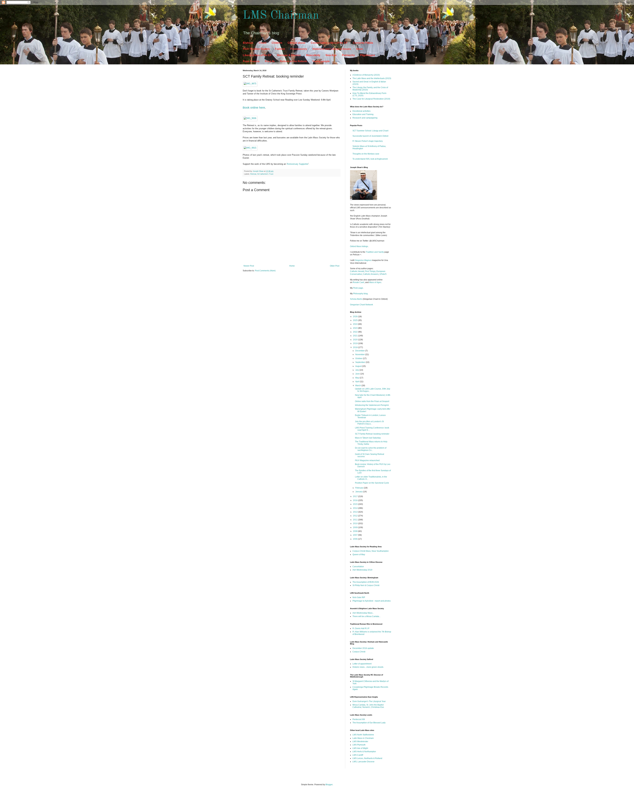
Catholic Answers (370, 274)
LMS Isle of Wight (360, 748)
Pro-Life (270, 61)
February (359, 488)
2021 (355, 336)
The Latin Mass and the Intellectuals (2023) (371, 78)
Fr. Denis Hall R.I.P (360, 628)
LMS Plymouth (359, 745)
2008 (355, 531)
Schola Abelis (356, 299)
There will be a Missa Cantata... (366, 616)
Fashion (280, 49)
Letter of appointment (361, 664)
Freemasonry (298, 49)
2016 (355, 500)
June (357, 374)
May (357, 378)
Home (292, 266)
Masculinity (313, 55)
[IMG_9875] (250, 83)
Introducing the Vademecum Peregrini (372, 405)
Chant (262, 42)
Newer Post (249, 266)
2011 (355, 520)
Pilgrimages (367, 55)
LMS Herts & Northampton (364, 751)
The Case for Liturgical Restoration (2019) (371, 99)
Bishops (248, 42)
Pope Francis (251, 61)
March (358, 385)
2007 (355, 535)
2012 (355, 516)
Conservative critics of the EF (329, 42)
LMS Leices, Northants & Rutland (367, 758)
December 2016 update (363, 648)
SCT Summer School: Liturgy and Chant (370, 131)
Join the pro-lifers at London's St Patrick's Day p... (369, 422)
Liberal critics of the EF (257, 55)
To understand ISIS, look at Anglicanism (370, 159)
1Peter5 (383, 274)
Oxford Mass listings (359, 246)
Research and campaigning (364, 118)
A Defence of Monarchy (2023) (366, 75)
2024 (355, 324)
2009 (355, 527)
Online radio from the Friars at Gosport (372, 401)
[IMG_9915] (250, 148)
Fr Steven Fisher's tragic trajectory (367, 141)
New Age (331, 55)
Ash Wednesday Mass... (363, 613)
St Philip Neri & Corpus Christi (365, 585)
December (360, 351)
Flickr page (358, 288)
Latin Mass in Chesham (363, 738)
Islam (359, 49)
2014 (355, 508)
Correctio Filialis (363, 42)
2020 (355, 339)
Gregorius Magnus (363, 260)
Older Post (334, 266)
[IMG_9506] (250, 118)
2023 (355, 328)
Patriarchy (348, 55)
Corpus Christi (358, 652)
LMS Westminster (360, 741)
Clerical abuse (296, 42)
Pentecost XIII (358, 719)
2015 (355, 504)
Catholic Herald (357, 271)
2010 (355, 523)
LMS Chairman (281, 15)
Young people (321, 61)
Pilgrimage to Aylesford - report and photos (371, 601)
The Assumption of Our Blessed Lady (369, 723)
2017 (355, 496)
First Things (370, 271)
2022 (355, 332)
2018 (355, 347)
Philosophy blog (360, 293)
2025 (355, 320)
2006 (355, 539)
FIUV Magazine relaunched (367, 460)
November (360, 354)
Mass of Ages (375, 282)
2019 (355, 343)
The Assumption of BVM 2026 (365, 582)
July (357, 370)
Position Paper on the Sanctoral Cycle (372, 483)
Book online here (254, 107)
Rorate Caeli (358, 282)
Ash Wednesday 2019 (362, 570)
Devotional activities (361, 111)
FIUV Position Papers (256, 49)
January (359, 491)
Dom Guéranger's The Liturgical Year (369, 701)
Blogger (329, 784)
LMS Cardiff (357, 755)
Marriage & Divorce (289, 55)
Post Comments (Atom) (265, 270)
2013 (355, 512)
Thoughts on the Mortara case (365, 154)
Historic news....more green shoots (367, 667)
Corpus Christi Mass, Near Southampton (370, 551)
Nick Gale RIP (358, 597)
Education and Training (362, 114)
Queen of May (358, 554)
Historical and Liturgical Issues (331, 49)
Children (277, 42)
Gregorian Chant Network (361, 304)
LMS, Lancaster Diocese (363, 761)
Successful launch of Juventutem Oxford (370, 136)
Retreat (253, 174)
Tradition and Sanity (375, 252)
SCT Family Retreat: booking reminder (372, 434)
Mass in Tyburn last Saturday (368, 438)
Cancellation (358, 566)
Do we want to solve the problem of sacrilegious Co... (370, 449)
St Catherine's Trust (265, 174)
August (358, 366)
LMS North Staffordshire (363, 735)
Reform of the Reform (293, 61)
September (360, 362)
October (359, 358)
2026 (355, 316)
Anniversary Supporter (297, 164)
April (357, 381)
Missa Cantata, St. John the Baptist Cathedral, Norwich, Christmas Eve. (368, 706)
